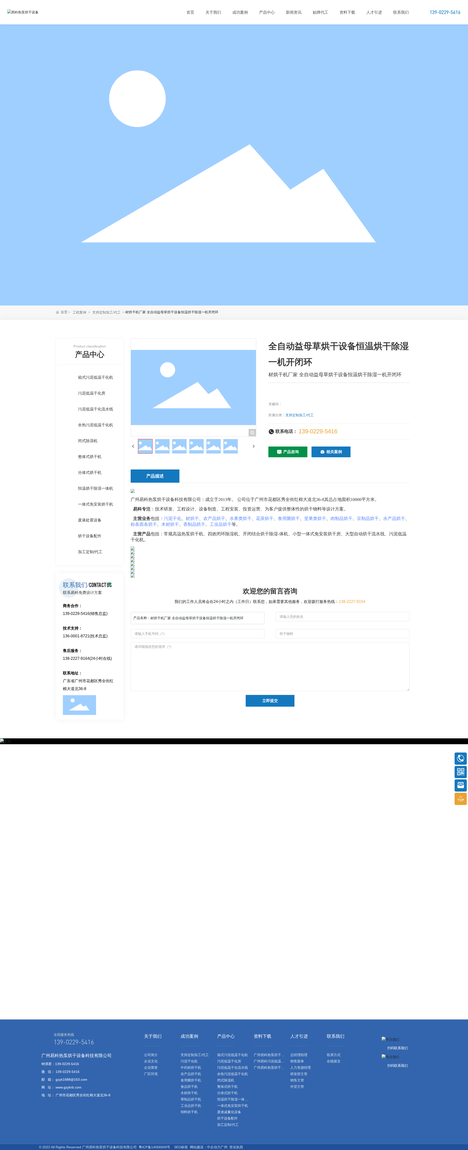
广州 (224, 1147)
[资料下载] (262, 1045)
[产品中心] (226, 1045)
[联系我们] (335, 1045)
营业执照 (236, 1147)
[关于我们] (153, 1045)
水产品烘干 (394, 518)
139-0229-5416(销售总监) (85, 613)
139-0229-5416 (318, 431)
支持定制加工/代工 (299, 415)
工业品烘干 (221, 524)
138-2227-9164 (76, 658)
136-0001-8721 (76, 636)
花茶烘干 (264, 518)
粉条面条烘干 (144, 524)
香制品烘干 (194, 524)
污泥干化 (172, 518)
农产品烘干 (214, 518)
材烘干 (192, 518)
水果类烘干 (241, 518)
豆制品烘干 (368, 518)
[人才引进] (299, 1045)
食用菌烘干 (289, 518)
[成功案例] (189, 1045)
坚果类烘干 (315, 518)
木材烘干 (170, 524)
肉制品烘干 (341, 518)
